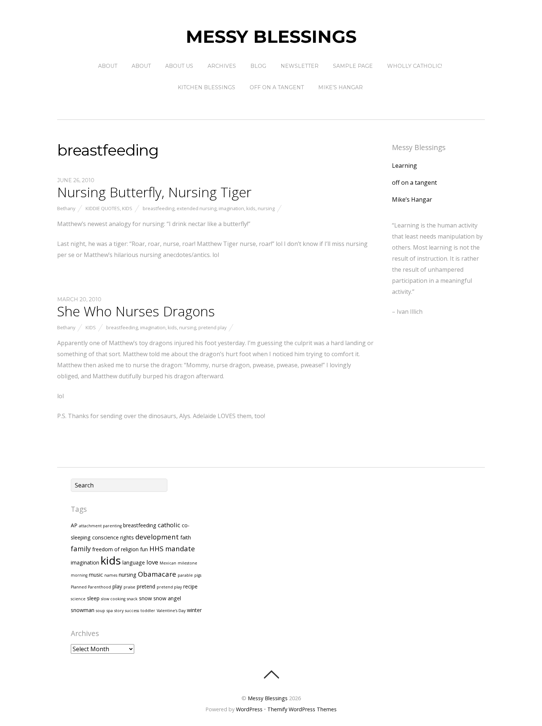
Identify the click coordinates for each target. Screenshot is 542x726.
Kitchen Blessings (206, 87)
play (117, 586)
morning (79, 575)
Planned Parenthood (91, 587)
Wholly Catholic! (414, 66)
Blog (258, 66)
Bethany (66, 208)
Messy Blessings (268, 698)
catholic (169, 525)
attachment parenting (100, 525)
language (133, 562)
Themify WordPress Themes (302, 709)
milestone (187, 563)
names (110, 575)
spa (110, 610)
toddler (147, 610)
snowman (82, 610)
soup (100, 610)
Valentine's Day (171, 610)
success (132, 610)
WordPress (249, 709)
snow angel (167, 598)
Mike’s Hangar (340, 87)
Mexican (168, 563)
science (78, 598)
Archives (222, 66)
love (152, 562)
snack (132, 598)
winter (194, 610)
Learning (404, 165)
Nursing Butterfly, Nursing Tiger (154, 192)
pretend (146, 586)
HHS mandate (172, 548)
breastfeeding (158, 208)
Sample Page (353, 66)
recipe (190, 586)
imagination (231, 208)
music (96, 574)
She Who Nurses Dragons (136, 311)
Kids (127, 208)
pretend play (212, 327)
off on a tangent (277, 87)
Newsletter (300, 66)
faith (185, 537)
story (119, 610)
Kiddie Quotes (103, 208)
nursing (266, 208)
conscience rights (113, 537)
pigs (197, 575)
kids (251, 208)
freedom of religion (115, 549)
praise (129, 587)
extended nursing (196, 208)
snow (145, 598)
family (81, 548)
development (157, 536)
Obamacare (157, 574)
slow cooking (113, 598)
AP (74, 525)
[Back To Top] (271, 674)
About (107, 66)
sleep (93, 598)
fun (144, 549)
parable (185, 575)
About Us (179, 66)
